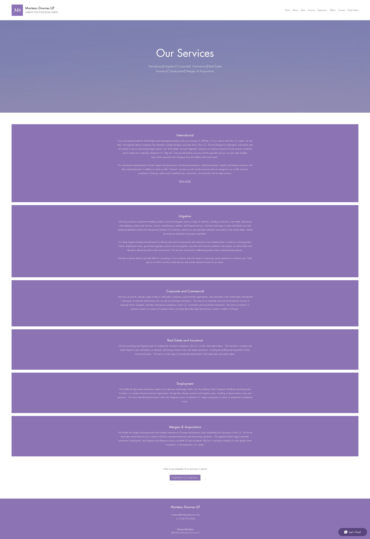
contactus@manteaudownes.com (185, 514)
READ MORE (185, 181)
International (185, 135)
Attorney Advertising (185, 529)
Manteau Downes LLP (39, 8)
